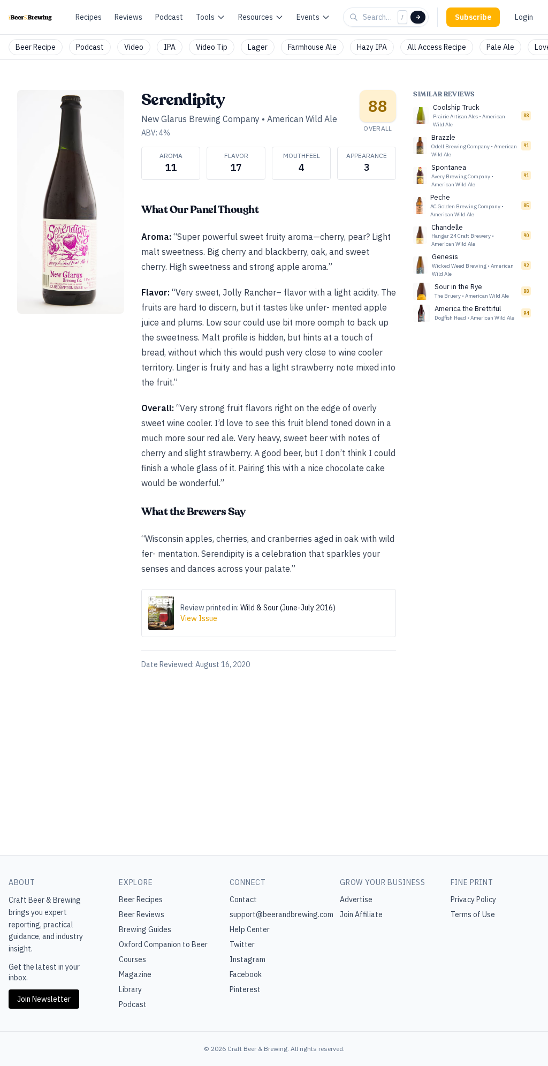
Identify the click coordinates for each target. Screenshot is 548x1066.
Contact (243, 899)
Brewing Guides (145, 929)
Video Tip (211, 47)
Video (133, 47)
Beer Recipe (36, 47)
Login (524, 17)
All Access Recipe (436, 47)
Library (130, 989)
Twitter (242, 944)
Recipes (88, 17)
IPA (170, 47)
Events (307, 17)
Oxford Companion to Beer (163, 944)
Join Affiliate (361, 914)
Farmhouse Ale (312, 47)
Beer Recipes (141, 899)
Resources (255, 17)
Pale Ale (500, 47)
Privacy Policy (473, 899)
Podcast (169, 17)
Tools (205, 17)
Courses (132, 959)
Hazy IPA (372, 47)
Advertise (356, 899)
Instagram (247, 959)
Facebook (246, 974)
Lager (258, 47)
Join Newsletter (44, 999)
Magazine (135, 974)
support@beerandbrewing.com (281, 914)
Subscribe (473, 17)
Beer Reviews (141, 914)
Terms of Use (473, 914)
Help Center (250, 929)
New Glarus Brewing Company (200, 119)
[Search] (417, 17)
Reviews (128, 17)
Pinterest (245, 989)
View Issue (198, 618)
